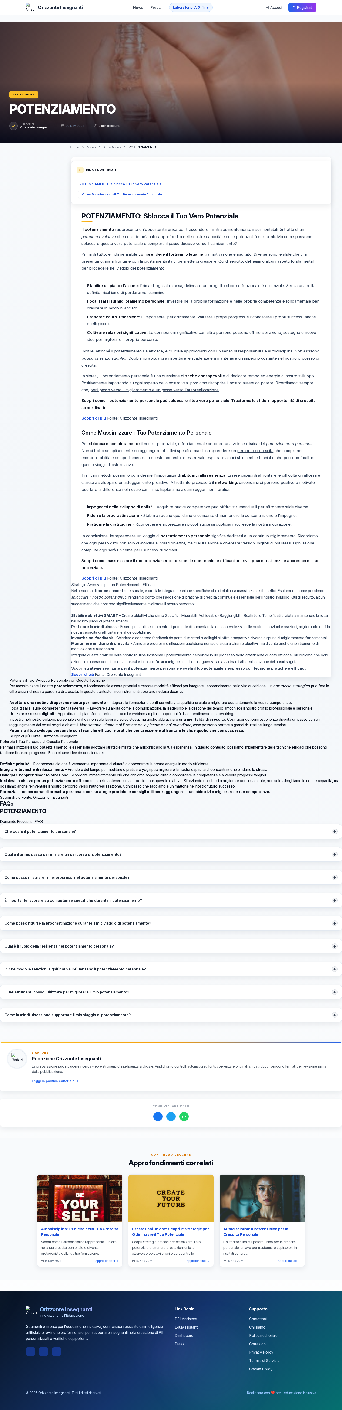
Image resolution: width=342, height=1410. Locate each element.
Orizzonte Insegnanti (35, 127)
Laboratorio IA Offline (191, 7)
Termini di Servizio (264, 1360)
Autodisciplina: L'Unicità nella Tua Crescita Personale (79, 1232)
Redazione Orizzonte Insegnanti (66, 1059)
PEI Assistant (186, 1318)
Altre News (24, 94)
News (138, 7)
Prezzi (156, 7)
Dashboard (184, 1335)
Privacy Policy (261, 1352)
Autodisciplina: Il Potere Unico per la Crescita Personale (255, 1232)
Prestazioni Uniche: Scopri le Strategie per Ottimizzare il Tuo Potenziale (170, 1232)
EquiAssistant (186, 1327)
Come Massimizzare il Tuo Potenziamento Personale (122, 194)
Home (74, 147)
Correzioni (257, 1344)
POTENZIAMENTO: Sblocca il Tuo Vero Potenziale (120, 184)
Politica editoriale (263, 1335)
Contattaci (258, 1318)
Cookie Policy (260, 1369)
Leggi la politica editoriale (53, 1081)
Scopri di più (93, 418)
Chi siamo (257, 1327)
